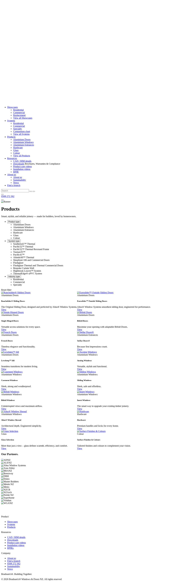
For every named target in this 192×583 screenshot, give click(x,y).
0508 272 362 (7, 196)
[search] (31, 191)
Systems (11, 120)
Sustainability (19, 180)
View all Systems (21, 134)
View (3, 309)
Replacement (19, 115)
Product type (14, 222)
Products (11, 137)
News (16, 182)
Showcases (12, 107)
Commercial (19, 112)
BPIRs (10, 548)
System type (14, 241)
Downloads (18, 163)
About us (11, 174)
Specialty (17, 128)
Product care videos (22, 166)
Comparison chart (21, 131)
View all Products (21, 155)
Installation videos (21, 169)
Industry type (14, 276)
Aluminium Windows (23, 142)
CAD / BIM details (22, 161)
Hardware (18, 147)
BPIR (16, 172)
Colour (16, 153)
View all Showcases (22, 118)
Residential (18, 110)
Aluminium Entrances (23, 145)
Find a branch (13, 185)
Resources (12, 158)
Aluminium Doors (21, 139)
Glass (15, 150)
